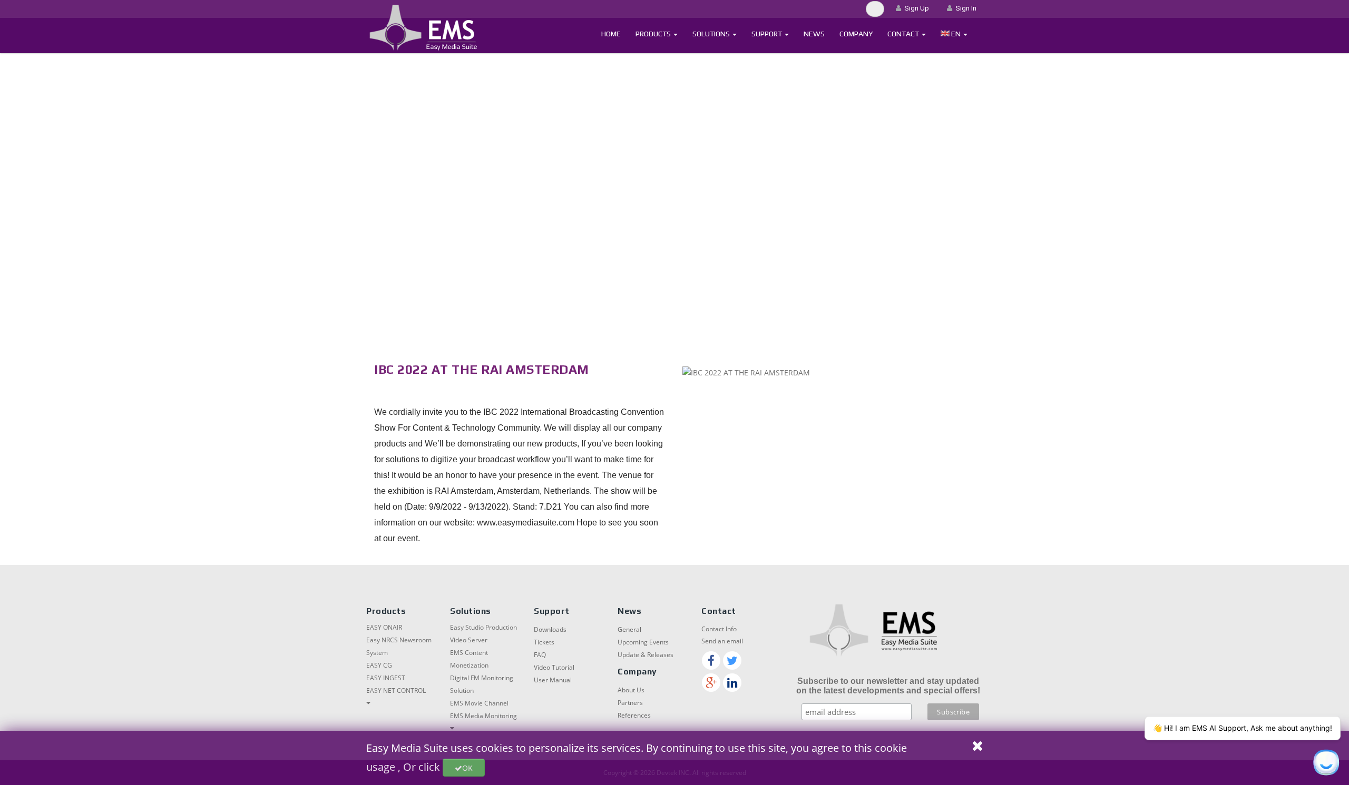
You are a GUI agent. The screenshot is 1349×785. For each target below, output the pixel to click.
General (629, 629)
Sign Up (915, 8)
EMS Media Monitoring (483, 715)
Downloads (550, 629)
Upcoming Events (643, 642)
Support (767, 33)
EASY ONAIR (384, 627)
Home (611, 33)
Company (856, 33)
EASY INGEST (385, 677)
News (814, 33)
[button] (954, 34)
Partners (630, 702)
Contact (904, 33)
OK (467, 768)
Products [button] (654, 33)
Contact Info (719, 628)
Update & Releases (645, 654)
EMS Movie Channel (479, 703)
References (634, 715)
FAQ (540, 654)
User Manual (553, 679)
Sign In (964, 8)
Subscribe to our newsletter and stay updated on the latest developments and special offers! (888, 686)
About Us (631, 689)
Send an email (722, 641)
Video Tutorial (554, 667)
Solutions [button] (711, 33)
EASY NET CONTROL (396, 690)
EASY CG (379, 665)
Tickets (544, 642)
